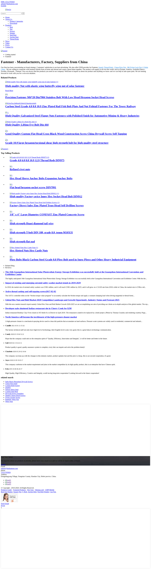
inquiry (3, 464)
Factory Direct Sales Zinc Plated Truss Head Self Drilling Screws (47, 205)
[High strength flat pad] (11, 238)
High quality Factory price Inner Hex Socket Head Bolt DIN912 (46, 196)
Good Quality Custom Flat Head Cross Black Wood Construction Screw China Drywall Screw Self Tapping (66, 133)
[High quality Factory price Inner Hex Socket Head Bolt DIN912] (34, 193)
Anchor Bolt (14, 37)
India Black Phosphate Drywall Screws (19, 382)
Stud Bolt (13, 35)
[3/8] (11, 212)
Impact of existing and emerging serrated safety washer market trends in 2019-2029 (43, 283)
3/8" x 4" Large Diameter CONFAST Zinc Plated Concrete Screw (47, 214)
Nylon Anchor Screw (12, 397)
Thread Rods (14, 39)
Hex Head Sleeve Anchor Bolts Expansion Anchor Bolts (41, 178)
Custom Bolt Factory (12, 386)
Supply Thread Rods (105, 67)
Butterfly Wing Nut (12, 399)
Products (8, 25)
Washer (12, 33)
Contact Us (9, 47)
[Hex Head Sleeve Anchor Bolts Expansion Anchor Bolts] (11, 175)
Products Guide (6, 490)
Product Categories (16, 21)
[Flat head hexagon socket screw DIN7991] (11, 184)
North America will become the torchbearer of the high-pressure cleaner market (41, 317)
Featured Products (19, 490)
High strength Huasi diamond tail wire (32, 223)
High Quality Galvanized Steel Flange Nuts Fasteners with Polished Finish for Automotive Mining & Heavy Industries (72, 115)
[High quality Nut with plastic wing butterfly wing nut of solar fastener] (31, 82)
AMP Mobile (49, 490)
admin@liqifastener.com (9, 468)
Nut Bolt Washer (43, 492)
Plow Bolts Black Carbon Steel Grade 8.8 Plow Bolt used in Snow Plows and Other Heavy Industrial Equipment (73, 259)
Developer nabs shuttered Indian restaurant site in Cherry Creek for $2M (38, 308)
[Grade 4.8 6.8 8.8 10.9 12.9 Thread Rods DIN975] (29, 157)
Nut (11, 29)
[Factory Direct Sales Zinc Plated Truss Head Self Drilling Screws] (34, 202)
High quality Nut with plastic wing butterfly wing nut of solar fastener (44, 85)
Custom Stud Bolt (11, 392)
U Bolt (24, 492)
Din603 (8, 388)
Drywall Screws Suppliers (14, 393)
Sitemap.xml (39, 490)
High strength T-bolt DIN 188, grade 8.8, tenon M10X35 (41, 232)
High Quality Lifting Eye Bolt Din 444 (27, 124)
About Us (8, 19)
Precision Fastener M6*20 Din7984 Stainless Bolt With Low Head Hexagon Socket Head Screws (59, 97)
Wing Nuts (9, 401)
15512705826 (6, 472)
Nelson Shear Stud (11, 390)
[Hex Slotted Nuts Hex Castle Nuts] (24, 248)
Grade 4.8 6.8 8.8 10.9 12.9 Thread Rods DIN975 (37, 160)
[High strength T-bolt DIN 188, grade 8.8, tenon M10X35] (11, 229)
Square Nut (17, 492)
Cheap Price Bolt (11, 384)
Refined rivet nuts (20, 169)
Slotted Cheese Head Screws (15, 395)
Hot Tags (30, 490)
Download (13, 23)
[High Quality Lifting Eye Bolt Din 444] (21, 122)
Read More (9, 91)
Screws (12, 31)
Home (7, 17)
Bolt (11, 27)
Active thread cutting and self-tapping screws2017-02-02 (30, 291)
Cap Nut (53, 492)
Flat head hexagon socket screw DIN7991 (33, 187)
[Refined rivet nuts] (11, 166)
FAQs (7, 45)
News (7, 41)
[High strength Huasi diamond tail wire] (11, 220)
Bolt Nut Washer (6, 492)
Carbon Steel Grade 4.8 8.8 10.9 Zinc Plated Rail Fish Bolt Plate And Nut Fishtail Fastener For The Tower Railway (70, 106)
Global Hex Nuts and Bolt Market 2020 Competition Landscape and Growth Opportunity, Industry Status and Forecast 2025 (62, 300)
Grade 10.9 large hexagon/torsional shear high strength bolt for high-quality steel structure (56, 142)
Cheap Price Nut (120, 67)
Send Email (5, 504)
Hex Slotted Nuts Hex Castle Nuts (29, 250)
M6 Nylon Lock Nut (134, 67)
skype (3, 506)
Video (7, 43)
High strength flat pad (22, 241)
